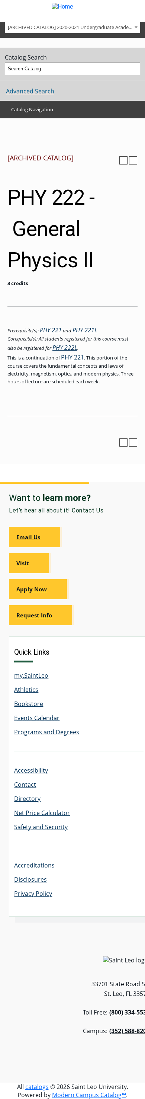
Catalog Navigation (32, 109)
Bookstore (28, 704)
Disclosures (30, 879)
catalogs (37, 1087)
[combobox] (72, 27)
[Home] (72, 11)
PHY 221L (84, 330)
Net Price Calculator (42, 813)
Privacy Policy (33, 893)
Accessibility (31, 770)
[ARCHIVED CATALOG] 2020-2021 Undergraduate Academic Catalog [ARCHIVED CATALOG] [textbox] (74, 27)
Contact (25, 784)
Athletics (26, 690)
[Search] (134, 69)
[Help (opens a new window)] (133, 160)
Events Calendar (36, 718)
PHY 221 (51, 330)
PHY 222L (64, 348)
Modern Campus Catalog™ (89, 1095)
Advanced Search (30, 91)
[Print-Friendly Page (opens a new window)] (123, 160)
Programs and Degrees (46, 732)
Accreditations (34, 865)
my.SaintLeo (31, 675)
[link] (35, 537)
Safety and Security (41, 827)
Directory (27, 799)
